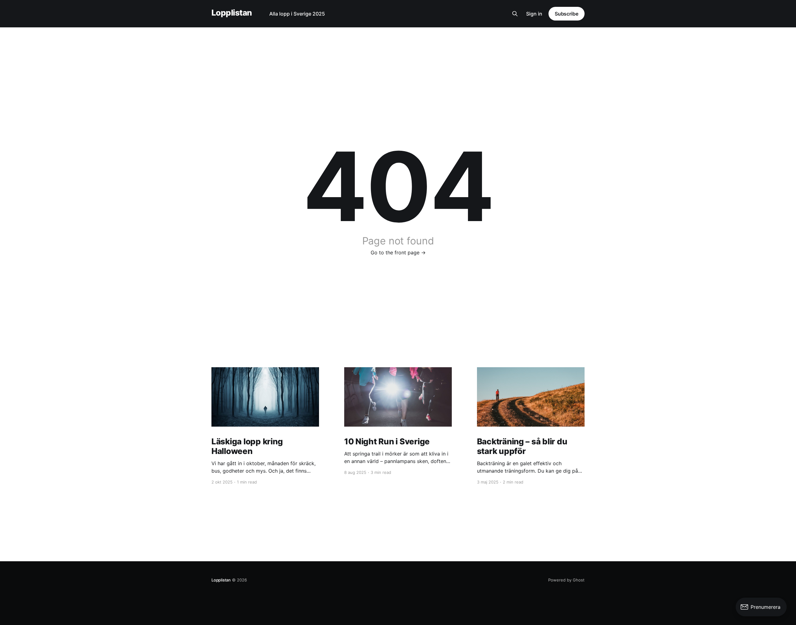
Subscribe (566, 14)
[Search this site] (515, 14)
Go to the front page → (398, 252)
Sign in (534, 14)
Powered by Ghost (566, 579)
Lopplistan (231, 13)
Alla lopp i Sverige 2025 (297, 14)
